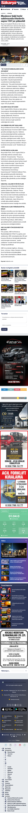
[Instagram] (13, 705)
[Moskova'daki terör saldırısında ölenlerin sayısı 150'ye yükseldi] (14, 55)
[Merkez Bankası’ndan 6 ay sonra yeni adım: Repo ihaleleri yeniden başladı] (21, 273)
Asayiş (9, 766)
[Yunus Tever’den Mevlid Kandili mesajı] (21, 299)
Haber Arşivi (19, 729)
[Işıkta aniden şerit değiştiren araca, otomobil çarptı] (5, 561)
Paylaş (4, 64)
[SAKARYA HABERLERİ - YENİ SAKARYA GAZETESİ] (13, 2)
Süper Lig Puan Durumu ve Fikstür (16, 805)
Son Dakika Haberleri (8, 729)
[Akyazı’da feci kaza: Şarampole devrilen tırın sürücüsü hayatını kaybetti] (5, 567)
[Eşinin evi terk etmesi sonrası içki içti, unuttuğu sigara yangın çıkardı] (5, 578)
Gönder (4, 329)
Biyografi (7, 788)
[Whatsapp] (18, 705)
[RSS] (20, 705)
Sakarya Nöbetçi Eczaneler (7, 717)
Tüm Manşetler (19, 725)
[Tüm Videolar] (26, 540)
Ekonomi (10, 772)
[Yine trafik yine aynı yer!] (7, 288)
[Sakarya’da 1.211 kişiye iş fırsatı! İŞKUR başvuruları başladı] (7, 273)
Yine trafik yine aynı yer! (7, 292)
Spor (8, 776)
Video (6, 781)
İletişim (7, 794)
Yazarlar (16, 9)
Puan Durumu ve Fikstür (6, 726)
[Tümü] (26, 670)
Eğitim (9, 770)
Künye (24, 9)
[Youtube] (15, 705)
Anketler (7, 790)
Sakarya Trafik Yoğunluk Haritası (19, 721)
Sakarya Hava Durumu (19, 717)
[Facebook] (7, 705)
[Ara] (2, 6)
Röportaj (7, 787)
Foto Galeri (8, 779)
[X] (10, 705)
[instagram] (15, 745)
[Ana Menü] (4, 6)
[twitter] (10, 745)
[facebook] (6, 745)
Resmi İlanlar (6, 9)
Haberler (3, 13)
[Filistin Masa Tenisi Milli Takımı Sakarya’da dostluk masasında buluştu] (7, 299)
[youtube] (20, 745)
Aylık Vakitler (5, 535)
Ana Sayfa (8, 748)
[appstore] (7, 710)
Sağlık (9, 777)
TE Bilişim (17, 740)
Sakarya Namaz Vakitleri (6, 721)
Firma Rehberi (9, 785)
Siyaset (9, 774)
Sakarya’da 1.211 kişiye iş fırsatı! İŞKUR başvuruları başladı (7, 279)
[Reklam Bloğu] (14, 360)
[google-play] (20, 710)
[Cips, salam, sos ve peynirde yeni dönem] (21, 288)
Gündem (9, 768)
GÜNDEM (9, 13)
